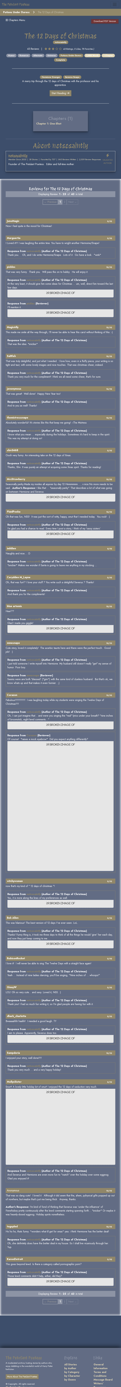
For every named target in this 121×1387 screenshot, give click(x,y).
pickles (11, 267)
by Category (71, 1372)
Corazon (12, 695)
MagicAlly (12, 327)
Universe (51, 55)
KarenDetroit (15, 1259)
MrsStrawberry (16, 479)
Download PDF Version (105, 21)
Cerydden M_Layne (18, 577)
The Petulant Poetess (15, 4)
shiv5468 (12, 450)
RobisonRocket (16, 958)
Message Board (103, 1379)
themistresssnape (17, 417)
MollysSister (14, 1082)
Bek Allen (12, 918)
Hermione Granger (51, 77)
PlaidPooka (13, 511)
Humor (11, 55)
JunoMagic (13, 221)
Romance (24, 55)
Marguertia (13, 238)
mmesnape (13, 643)
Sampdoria (13, 1053)
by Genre (70, 1379)
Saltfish (11, 356)
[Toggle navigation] (114, 4)
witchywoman (15, 881)
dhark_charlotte (16, 1016)
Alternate (38, 55)
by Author (70, 1368)
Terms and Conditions (100, 1374)
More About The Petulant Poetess (22, 1376)
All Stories (70, 1364)
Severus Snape (72, 77)
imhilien (11, 548)
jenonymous (14, 389)
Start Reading (59, 93)
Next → (72, 202)
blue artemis (14, 606)
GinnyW (12, 987)
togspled (12, 1226)
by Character (72, 1376)
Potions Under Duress (16, 12)
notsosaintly (60, 42)
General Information (100, 1366)
